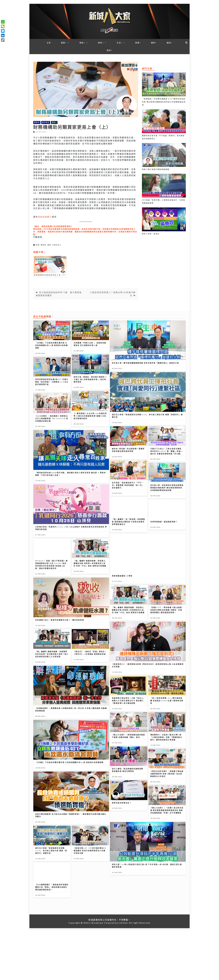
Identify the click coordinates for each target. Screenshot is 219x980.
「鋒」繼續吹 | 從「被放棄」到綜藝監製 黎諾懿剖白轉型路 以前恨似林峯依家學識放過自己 (128, 521)
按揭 (37, 245)
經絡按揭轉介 (45, 217)
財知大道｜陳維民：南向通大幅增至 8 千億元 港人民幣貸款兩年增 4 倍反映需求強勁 (90, 379)
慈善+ (109, 50)
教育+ (101, 43)
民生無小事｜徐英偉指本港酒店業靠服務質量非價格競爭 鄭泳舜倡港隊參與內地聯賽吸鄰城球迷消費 (167, 487)
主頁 (49, 43)
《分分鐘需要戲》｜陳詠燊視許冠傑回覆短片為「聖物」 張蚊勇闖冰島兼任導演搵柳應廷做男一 (51, 887)
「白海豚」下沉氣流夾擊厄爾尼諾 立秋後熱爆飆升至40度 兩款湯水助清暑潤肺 (51, 345)
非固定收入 (56, 245)
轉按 (49, 245)
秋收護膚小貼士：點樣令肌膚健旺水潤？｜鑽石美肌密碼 (59, 620)
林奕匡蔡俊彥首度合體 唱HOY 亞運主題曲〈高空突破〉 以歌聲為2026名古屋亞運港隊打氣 (51, 381)
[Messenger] (3, 31)
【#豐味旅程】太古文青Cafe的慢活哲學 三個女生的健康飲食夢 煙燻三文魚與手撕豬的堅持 (90, 415)
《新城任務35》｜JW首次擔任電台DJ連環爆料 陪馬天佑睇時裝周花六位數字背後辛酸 (90, 850)
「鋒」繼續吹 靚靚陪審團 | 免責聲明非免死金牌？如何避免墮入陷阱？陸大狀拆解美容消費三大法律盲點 (51, 654)
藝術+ (169, 43)
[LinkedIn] (3, 35)
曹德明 (37, 122)
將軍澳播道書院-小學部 (122, 576)
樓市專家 (45, 122)
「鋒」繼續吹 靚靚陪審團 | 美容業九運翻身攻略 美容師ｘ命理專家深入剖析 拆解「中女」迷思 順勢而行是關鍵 (90, 563)
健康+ (64, 43)
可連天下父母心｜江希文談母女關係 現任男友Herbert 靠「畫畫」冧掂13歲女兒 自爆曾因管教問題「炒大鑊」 (166, 451)
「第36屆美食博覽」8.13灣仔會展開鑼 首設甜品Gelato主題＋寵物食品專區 (166, 700)
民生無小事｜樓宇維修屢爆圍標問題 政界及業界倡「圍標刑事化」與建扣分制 (145, 363)
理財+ (82, 43)
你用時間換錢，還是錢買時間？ (164, 521)
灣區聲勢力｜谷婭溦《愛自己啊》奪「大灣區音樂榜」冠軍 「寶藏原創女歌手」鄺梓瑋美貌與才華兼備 (166, 737)
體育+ (154, 43)
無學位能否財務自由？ (121, 803)
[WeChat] (3, 26)
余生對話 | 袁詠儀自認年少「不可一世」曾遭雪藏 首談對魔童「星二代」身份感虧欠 (128, 485)
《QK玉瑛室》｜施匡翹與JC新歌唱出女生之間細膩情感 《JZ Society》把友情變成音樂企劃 (51, 418)
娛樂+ (138, 43)
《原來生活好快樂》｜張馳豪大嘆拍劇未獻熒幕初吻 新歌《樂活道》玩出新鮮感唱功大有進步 (167, 773)
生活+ (119, 43)
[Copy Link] (3, 40)
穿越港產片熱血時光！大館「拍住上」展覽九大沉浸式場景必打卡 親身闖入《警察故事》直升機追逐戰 (128, 700)
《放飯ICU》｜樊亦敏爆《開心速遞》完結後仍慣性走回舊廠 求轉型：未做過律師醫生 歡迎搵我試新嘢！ (166, 609)
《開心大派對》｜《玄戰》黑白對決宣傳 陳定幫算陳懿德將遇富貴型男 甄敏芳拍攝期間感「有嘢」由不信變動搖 (167, 810)
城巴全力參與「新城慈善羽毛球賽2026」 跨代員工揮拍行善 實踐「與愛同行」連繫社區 (51, 850)
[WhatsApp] (3, 22)
